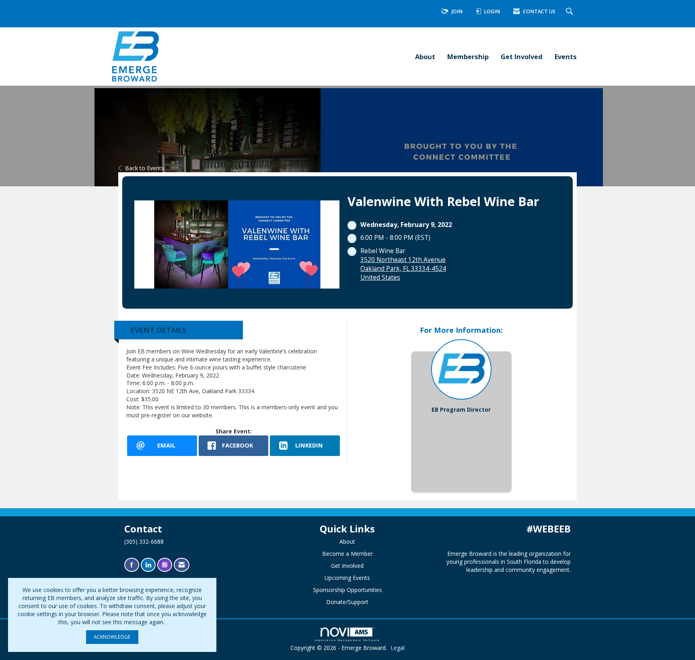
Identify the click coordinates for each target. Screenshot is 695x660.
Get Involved (522, 56)
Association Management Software (347, 640)
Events (566, 56)
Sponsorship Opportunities (347, 590)
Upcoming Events (347, 578)
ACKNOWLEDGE (112, 636)
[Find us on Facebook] (131, 565)
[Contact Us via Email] (181, 565)
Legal (398, 648)
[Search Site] (570, 12)
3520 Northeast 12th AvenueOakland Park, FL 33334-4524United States (403, 269)
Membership (468, 56)
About (425, 56)
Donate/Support (347, 602)
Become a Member (347, 553)
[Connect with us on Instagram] (164, 565)
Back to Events (144, 168)
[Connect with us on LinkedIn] (148, 565)
